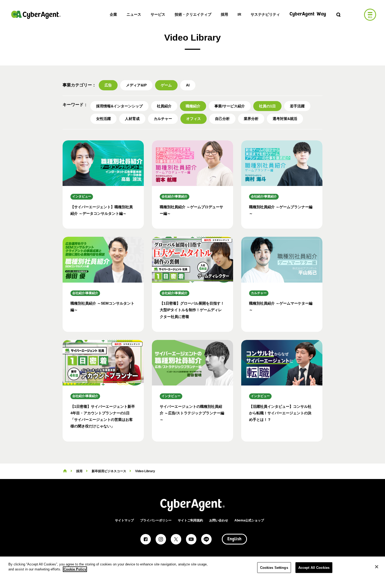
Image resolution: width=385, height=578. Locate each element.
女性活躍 (103, 119)
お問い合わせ (218, 520)
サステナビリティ (265, 14)
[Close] (376, 567)
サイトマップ (124, 520)
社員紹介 (164, 106)
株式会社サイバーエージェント (36, 14)
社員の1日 (267, 106)
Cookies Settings (274, 568)
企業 (113, 14)
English (234, 539)
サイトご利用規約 (190, 520)
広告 (108, 85)
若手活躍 (297, 106)
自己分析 (222, 119)
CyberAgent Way (307, 14)
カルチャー (163, 119)
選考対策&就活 (285, 119)
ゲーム (166, 85)
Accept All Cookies (313, 568)
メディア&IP (136, 85)
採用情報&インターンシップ (119, 106)
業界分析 (251, 119)
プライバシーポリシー (156, 520)
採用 (224, 14)
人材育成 (132, 119)
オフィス (193, 119)
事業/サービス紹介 (229, 106)
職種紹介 (193, 106)
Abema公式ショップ (249, 520)
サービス (158, 14)
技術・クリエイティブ (193, 14)
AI (188, 85)
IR (239, 14)
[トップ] (65, 471)
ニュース (133, 14)
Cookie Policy (75, 569)
